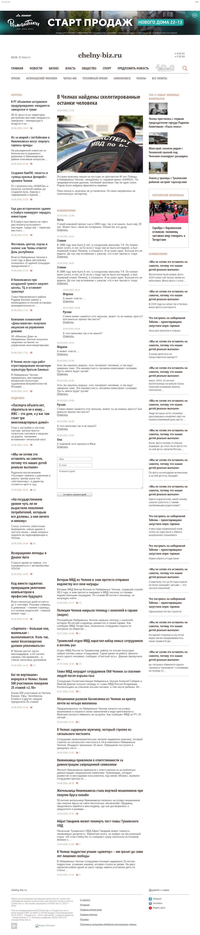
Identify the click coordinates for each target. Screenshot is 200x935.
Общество (89, 68)
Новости (36, 68)
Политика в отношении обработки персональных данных (108, 924)
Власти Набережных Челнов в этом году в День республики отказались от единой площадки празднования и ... (30, 261)
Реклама (84, 919)
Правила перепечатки (91, 909)
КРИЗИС (15, 78)
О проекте (85, 900)
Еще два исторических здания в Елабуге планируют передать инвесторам (31, 212)
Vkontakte (157, 903)
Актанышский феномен (41, 78)
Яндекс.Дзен (159, 908)
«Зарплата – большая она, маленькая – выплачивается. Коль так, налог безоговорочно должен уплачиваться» (30, 637)
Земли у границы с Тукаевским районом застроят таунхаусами (168, 180)
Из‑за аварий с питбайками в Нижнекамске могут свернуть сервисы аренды (30, 141)
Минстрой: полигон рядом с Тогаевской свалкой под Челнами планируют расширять (168, 152)
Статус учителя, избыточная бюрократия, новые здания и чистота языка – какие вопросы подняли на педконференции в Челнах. (29, 532)
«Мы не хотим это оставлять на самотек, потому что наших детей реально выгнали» (29, 460)
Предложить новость (133, 68)
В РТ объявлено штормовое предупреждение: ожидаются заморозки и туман (30, 105)
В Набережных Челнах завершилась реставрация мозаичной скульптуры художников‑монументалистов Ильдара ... (29, 380)
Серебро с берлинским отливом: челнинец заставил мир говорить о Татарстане (168, 234)
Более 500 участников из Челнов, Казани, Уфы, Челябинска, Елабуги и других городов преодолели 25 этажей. (31, 697)
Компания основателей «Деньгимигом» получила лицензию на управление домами (28, 325)
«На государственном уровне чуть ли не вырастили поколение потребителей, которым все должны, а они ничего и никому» (30, 510)
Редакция (84, 905)
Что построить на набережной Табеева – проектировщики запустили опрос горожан (167, 322)
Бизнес (54, 68)
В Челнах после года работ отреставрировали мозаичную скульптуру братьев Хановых (31, 366)
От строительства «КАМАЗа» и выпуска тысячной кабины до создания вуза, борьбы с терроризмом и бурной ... (29, 190)
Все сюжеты (159, 78)
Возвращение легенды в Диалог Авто (28, 555)
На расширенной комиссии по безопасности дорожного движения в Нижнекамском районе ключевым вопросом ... (29, 155)
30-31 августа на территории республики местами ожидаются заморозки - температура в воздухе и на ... (30, 119)
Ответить (62, 229)
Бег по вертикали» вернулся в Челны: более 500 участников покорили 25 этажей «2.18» (29, 681)
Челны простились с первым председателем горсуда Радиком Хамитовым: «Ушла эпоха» (169, 122)
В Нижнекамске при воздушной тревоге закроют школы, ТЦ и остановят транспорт (29, 286)
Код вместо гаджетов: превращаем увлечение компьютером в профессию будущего (28, 589)
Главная (17, 68)
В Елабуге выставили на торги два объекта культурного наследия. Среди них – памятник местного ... (30, 226)
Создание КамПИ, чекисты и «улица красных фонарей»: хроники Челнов (29, 177)
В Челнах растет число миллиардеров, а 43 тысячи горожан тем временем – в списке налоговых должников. (29, 655)
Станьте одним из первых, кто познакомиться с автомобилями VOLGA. (30, 565)
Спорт (107, 68)
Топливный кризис (95, 78)
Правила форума (88, 914)
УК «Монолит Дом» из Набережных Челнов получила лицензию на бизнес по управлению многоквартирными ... (30, 342)
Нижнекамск (122, 78)
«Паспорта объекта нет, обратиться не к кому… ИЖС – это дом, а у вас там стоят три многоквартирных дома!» (30, 413)
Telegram (157, 899)
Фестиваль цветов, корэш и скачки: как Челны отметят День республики (29, 248)
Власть (70, 68)
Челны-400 (70, 78)
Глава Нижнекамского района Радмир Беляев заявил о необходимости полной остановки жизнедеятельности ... (31, 301)
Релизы (141, 78)
